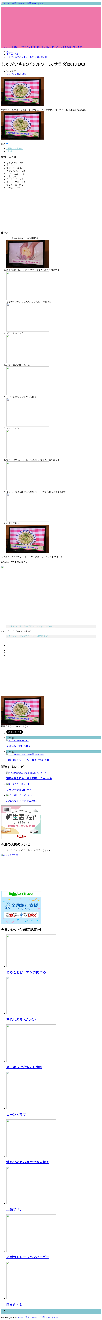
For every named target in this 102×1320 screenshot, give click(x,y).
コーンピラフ (16, 1114)
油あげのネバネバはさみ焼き (27, 1162)
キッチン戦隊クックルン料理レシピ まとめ (37, 1317)
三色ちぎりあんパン (21, 1019)
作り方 (10, 151)
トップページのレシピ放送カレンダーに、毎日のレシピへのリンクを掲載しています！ (42, 47)
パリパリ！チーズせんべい (21, 800)
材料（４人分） (14, 148)
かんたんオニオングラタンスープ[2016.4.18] (27, 636)
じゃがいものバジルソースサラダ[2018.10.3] (27, 57)
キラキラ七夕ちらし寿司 (24, 1067)
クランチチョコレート (19, 789)
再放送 (23, 74)
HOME (9, 52)
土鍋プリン (14, 1209)
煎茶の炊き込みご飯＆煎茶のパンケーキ (29, 778)
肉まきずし (14, 1304)
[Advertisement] (51, 25)
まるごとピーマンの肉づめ (26, 972)
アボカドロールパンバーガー (27, 1257)
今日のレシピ (12, 54)
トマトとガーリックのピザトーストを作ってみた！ (30, 626)
